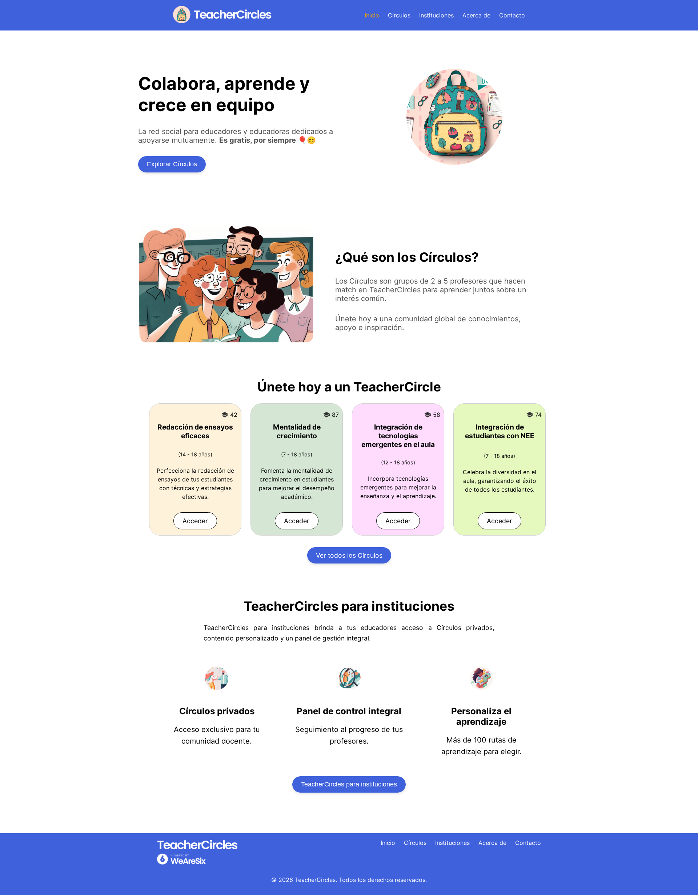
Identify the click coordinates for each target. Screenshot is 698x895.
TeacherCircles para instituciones (349, 784)
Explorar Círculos (172, 164)
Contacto (512, 15)
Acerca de (476, 15)
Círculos (399, 15)
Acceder (195, 521)
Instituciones (436, 15)
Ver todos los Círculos (349, 555)
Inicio (372, 15)
